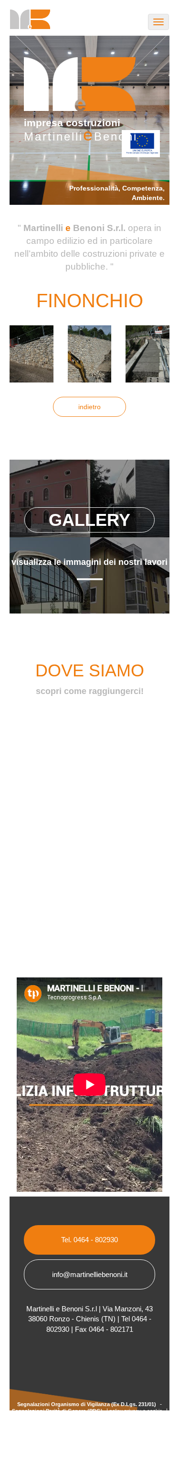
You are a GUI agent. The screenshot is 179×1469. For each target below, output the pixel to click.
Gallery (89, 520)
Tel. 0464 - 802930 (89, 1240)
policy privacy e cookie (135, 1411)
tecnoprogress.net (102, 1417)
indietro (89, 407)
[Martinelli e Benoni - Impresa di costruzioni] (26, 23)
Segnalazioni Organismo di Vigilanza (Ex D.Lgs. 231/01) (86, 1404)
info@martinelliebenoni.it (89, 1274)
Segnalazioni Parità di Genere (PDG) (57, 1411)
